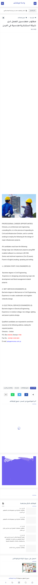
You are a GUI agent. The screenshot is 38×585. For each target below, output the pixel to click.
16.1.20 (21, 508)
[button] (26, 394)
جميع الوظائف (21, 17)
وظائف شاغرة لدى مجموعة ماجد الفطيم (14, 519)
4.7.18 (21, 526)
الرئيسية (32, 17)
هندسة (17, 388)
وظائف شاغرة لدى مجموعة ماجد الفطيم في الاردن (14, 511)
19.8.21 (21, 546)
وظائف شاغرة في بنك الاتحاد (17, 547)
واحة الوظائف (19, 3)
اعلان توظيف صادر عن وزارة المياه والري (14, 10)
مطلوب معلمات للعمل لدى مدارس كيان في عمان (14, 529)
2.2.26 (21, 535)
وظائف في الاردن (8, 388)
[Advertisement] (19, 113)
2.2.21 (21, 517)
